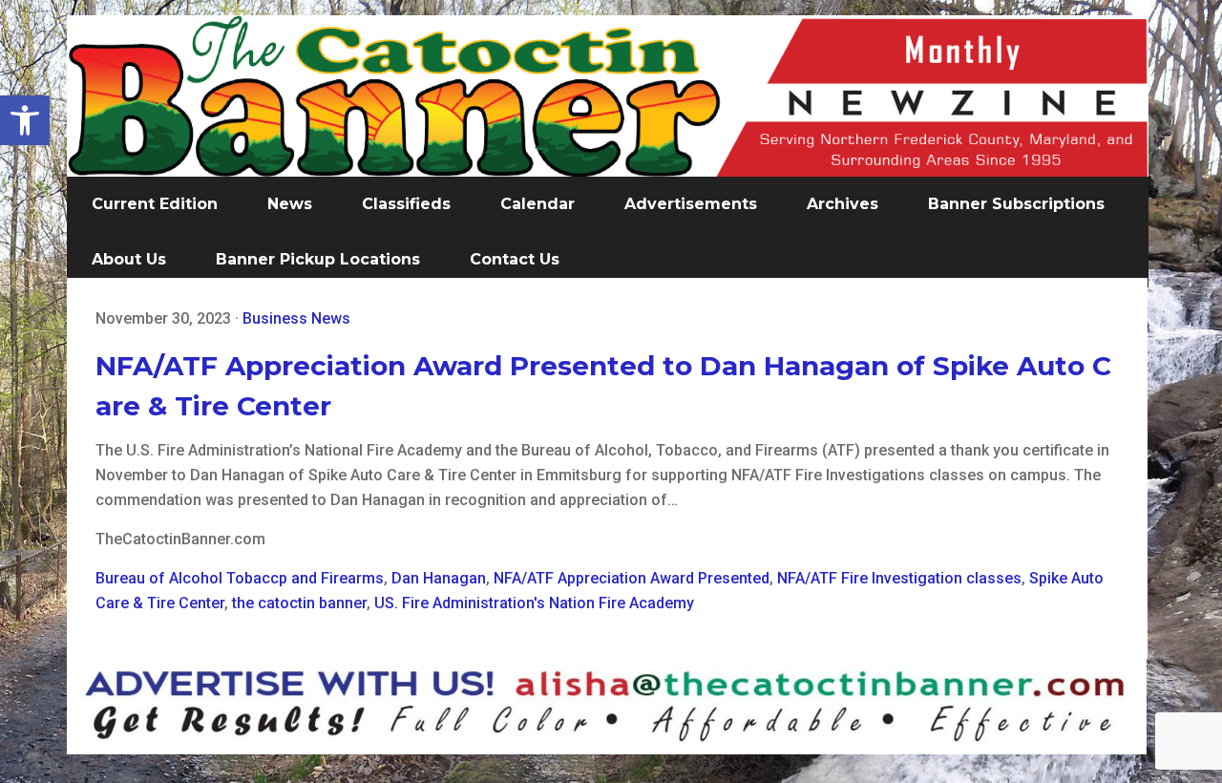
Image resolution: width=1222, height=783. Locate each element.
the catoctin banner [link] (299, 603)
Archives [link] (842, 204)
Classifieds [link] (406, 204)
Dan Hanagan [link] (438, 578)
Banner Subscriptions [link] (1016, 204)
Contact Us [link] (514, 259)
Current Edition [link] (155, 204)
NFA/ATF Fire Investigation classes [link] (899, 578)
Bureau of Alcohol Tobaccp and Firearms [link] (239, 578)
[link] (25, 120)
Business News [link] (296, 318)
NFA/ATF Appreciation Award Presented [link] (631, 578)
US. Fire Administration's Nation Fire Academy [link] (534, 603)
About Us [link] (129, 259)
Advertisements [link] (690, 204)
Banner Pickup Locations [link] (318, 259)
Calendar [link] (537, 204)
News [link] (289, 204)
